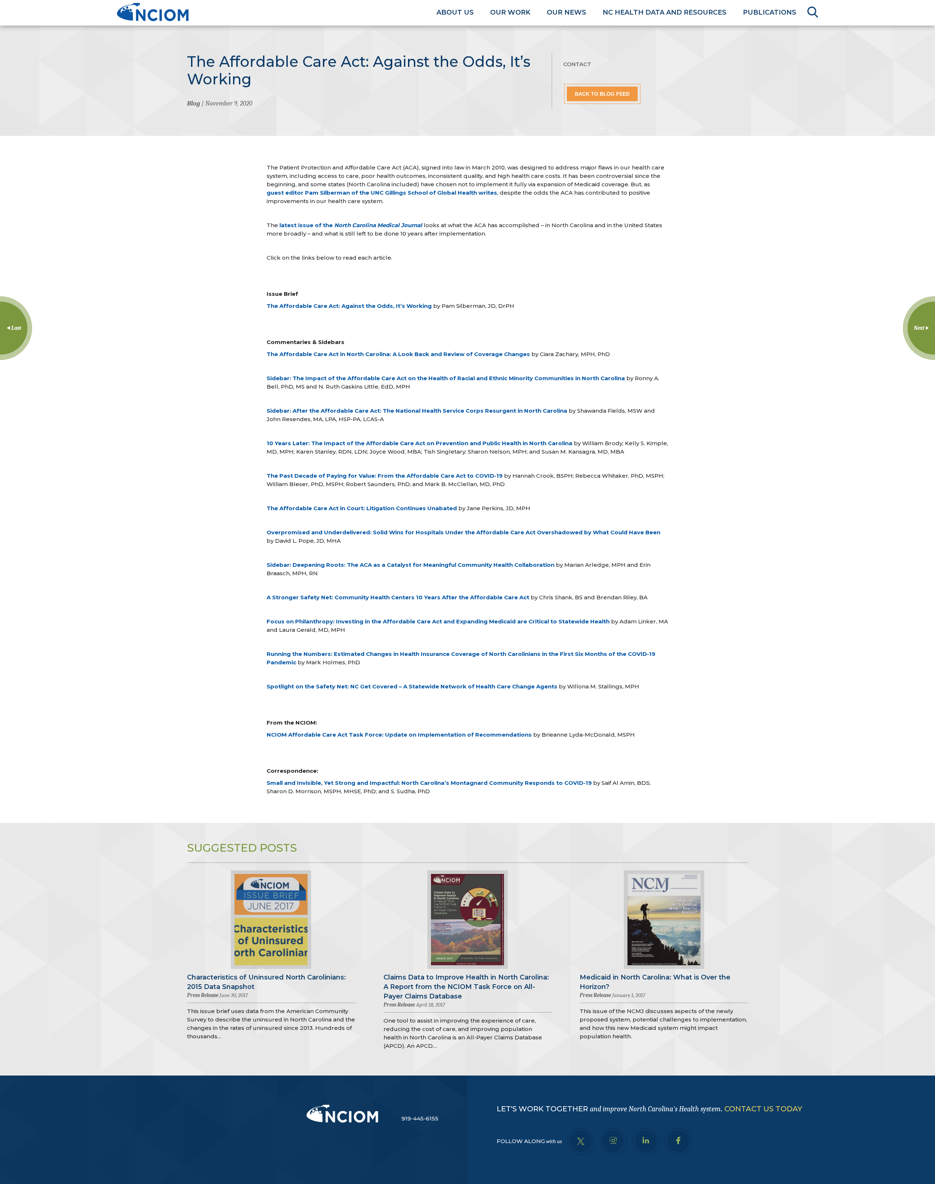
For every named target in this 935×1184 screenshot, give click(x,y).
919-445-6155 (419, 1118)
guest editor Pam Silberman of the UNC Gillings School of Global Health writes (382, 192)
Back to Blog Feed (602, 94)
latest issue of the (350, 225)
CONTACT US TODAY (763, 1108)
